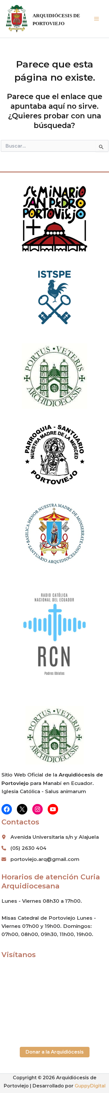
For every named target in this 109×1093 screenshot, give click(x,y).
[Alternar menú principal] (96, 19)
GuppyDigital (90, 1086)
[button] (55, 1052)
